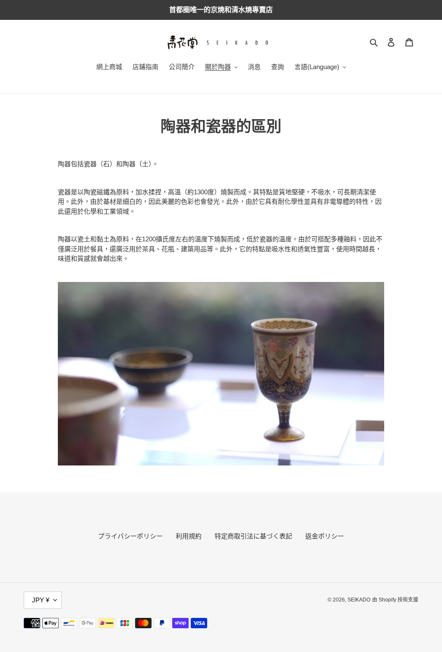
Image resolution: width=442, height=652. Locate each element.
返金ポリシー (324, 536)
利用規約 (189, 536)
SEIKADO (358, 600)
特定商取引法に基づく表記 (253, 536)
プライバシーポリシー (130, 536)
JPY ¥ (40, 600)
